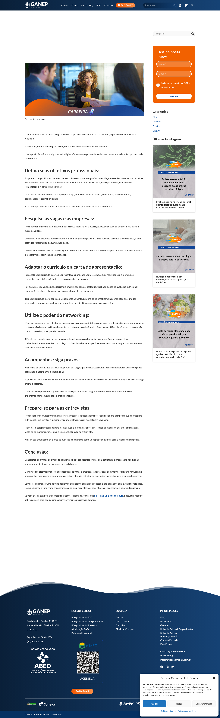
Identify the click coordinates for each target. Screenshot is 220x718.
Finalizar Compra (124, 629)
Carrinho (120, 625)
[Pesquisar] (174, 5)
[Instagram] (167, 667)
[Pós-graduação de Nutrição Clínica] (84, 547)
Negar (179, 703)
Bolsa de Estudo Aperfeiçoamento (169, 635)
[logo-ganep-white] (36, 5)
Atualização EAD (80, 629)
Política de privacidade (187, 711)
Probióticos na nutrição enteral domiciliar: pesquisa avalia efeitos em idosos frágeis (173, 204)
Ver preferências (204, 703)
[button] (214, 677)
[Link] (180, 5)
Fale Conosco (167, 644)
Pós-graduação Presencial (84, 625)
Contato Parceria (169, 640)
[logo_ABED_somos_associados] (43, 660)
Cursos (119, 617)
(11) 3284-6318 (35, 641)
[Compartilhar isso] (35, 52)
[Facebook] (161, 666)
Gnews (156, 130)
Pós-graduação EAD (81, 617)
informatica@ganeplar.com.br (175, 659)
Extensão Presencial (81, 633)
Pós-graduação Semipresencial (87, 621)
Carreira (157, 121)
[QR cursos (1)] (87, 661)
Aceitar (154, 703)
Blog (155, 117)
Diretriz (157, 126)
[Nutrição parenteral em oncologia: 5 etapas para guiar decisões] (174, 246)
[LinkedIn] (173, 666)
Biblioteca (165, 621)
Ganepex (164, 625)
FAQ (162, 617)
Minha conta (122, 621)
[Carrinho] (186, 5)
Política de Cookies (168, 711)
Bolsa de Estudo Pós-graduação (176, 629)
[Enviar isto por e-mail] (28, 52)
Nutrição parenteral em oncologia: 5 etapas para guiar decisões (172, 279)
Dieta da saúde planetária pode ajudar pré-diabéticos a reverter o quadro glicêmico (173, 354)
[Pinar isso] (57, 52)
